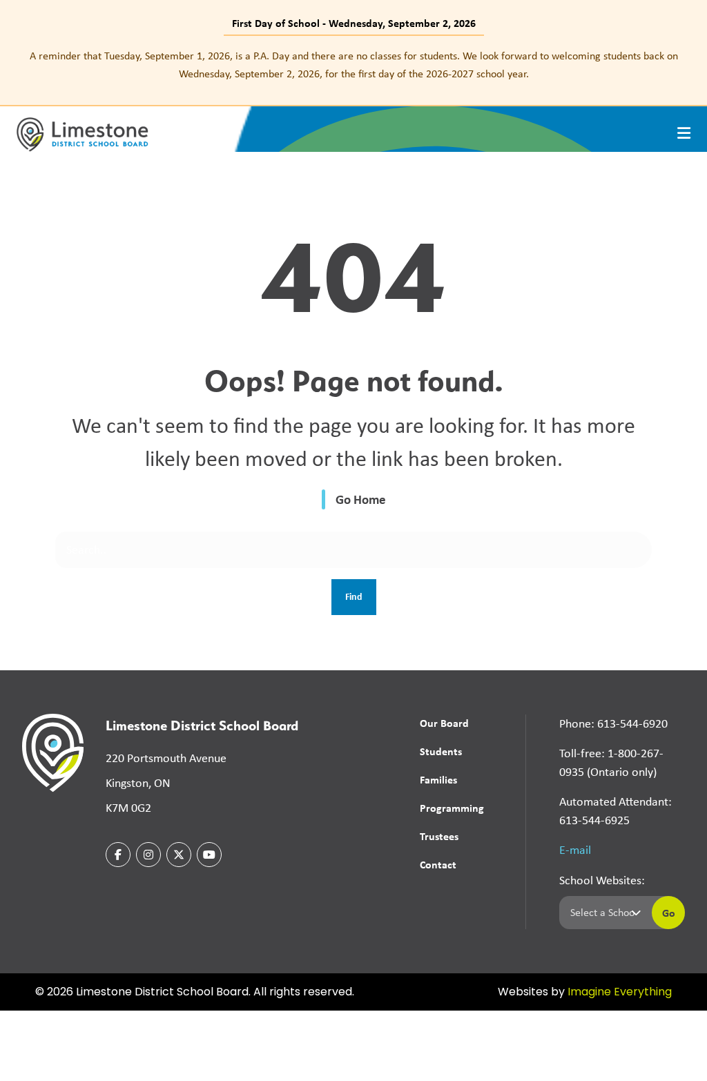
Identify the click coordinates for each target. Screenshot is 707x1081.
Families (438, 779)
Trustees (439, 836)
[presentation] (683, 133)
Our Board (444, 722)
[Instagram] (148, 854)
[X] (178, 854)
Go (668, 912)
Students (441, 751)
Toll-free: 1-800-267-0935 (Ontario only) (611, 762)
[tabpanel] (353, 64)
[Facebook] (118, 854)
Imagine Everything (620, 992)
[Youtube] (209, 854)
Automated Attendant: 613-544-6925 (615, 810)
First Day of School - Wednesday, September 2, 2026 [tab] (354, 22)
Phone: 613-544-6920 (613, 723)
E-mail (575, 849)
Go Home (361, 499)
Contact (438, 864)
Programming (452, 807)
